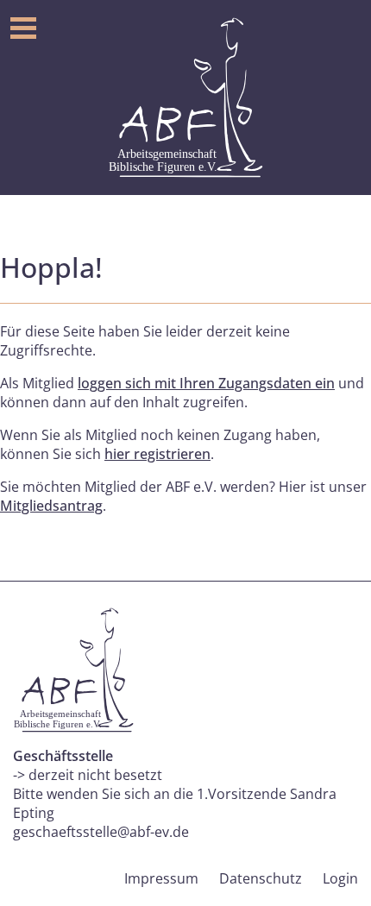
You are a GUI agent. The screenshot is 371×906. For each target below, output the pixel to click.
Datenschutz (260, 878)
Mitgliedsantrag (51, 505)
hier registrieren (157, 453)
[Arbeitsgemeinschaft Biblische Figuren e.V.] (185, 97)
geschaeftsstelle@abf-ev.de (101, 831)
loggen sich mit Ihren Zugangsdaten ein (206, 383)
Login (340, 878)
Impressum (161, 878)
